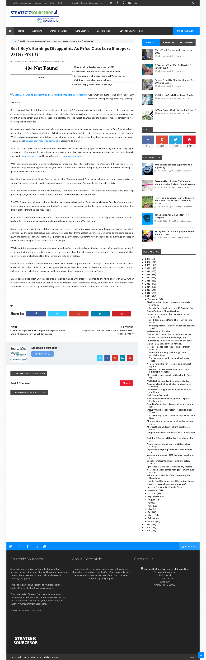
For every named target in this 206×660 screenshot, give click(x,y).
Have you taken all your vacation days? (166, 484)
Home (15, 41)
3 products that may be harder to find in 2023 (97, 71)
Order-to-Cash (55, 3)
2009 (148, 527)
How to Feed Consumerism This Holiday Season (171, 481)
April (150, 512)
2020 (148, 268)
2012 (148, 293)
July (150, 502)
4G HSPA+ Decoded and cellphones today (168, 381)
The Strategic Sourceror (20, 657)
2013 (148, 290)
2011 (148, 296)
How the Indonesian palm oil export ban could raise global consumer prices (174, 200)
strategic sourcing (29, 156)
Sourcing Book (95, 3)
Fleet (67, 3)
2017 (148, 277)
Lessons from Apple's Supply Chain (164, 487)
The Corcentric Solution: (22, 3)
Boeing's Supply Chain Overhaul (163, 311)
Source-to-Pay (41, 3)
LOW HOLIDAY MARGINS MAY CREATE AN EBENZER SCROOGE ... (168, 370)
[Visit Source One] (79, 313)
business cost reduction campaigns (42, 140)
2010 (148, 524)
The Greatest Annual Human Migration (167, 337)
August (152, 499)
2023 (148, 259)
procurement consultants (72, 156)
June (150, 506)
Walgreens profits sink (158, 331)
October (152, 493)
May (150, 509)
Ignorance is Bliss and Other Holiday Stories (169, 466)
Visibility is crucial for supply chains (92, 80)
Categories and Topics (131, 30)
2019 (148, 271)
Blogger (127, 383)
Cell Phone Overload (157, 395)
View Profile (44, 354)
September (154, 496)
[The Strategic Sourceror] (34, 16)
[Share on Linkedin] (100, 313)
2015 (148, 283)
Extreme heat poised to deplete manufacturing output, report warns (174, 182)
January (152, 521)
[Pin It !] (121, 313)
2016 (148, 280)
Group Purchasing (79, 3)
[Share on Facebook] (36, 313)
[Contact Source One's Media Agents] (165, 569)
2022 (148, 262)
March (151, 515)
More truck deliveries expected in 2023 (94, 67)
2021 (148, 265)
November (153, 490)
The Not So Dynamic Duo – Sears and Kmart (169, 334)
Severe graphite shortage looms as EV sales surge (99, 76)
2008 (148, 530)
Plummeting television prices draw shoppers (169, 340)
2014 (148, 287)
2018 (148, 274)
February (152, 518)
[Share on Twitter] (57, 313)
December (153, 299)
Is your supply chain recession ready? (93, 84)
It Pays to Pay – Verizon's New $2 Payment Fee (170, 308)
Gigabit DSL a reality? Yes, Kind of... (164, 343)
